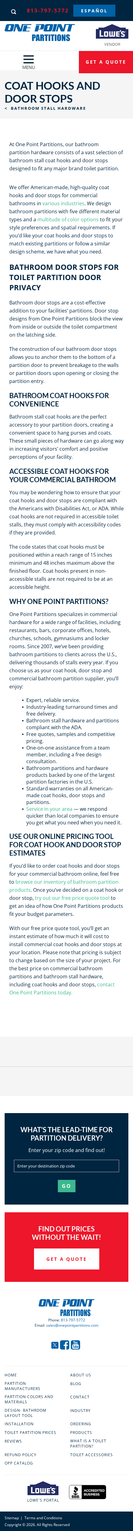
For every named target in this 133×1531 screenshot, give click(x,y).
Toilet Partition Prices (30, 1432)
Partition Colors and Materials (29, 1399)
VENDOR (112, 43)
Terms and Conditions (43, 1517)
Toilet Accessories (91, 1454)
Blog (75, 1383)
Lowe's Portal (43, 1500)
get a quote (106, 62)
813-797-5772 (48, 10)
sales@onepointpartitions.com (72, 1325)
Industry (80, 1410)
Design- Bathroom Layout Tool (25, 1413)
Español (94, 11)
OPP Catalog (19, 1463)
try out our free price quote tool (72, 898)
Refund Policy (20, 1454)
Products (81, 1432)
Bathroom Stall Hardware (45, 108)
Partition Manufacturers (23, 1386)
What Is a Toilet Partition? (88, 1444)
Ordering (80, 1424)
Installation (19, 1424)
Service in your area (49, 809)
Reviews (13, 1441)
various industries (63, 203)
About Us (80, 1375)
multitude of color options (68, 219)
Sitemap (12, 1517)
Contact (80, 1397)
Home (11, 1375)
